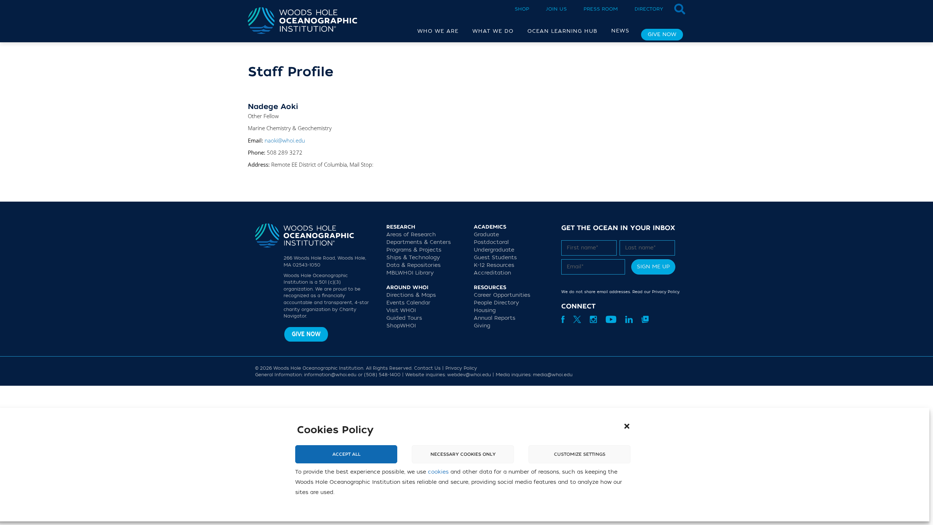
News (620, 30)
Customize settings (579, 454)
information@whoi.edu (330, 375)
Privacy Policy (665, 291)
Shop (522, 9)
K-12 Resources (494, 265)
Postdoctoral (491, 242)
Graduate (486, 234)
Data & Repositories (413, 265)
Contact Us (427, 368)
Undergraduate (494, 249)
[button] (627, 426)
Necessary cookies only (463, 454)
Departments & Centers (418, 242)
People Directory (496, 302)
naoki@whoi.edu (285, 140)
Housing (485, 310)
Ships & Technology (413, 257)
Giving (482, 325)
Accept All (346, 454)
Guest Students (495, 257)
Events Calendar (408, 302)
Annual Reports (494, 318)
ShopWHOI (401, 325)
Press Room (600, 9)
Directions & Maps (411, 295)
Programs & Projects (413, 249)
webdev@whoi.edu (469, 375)
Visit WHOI (401, 310)
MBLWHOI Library (410, 272)
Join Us (556, 9)
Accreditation (492, 272)
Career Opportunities (502, 295)
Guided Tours (404, 318)
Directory (649, 9)
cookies (438, 471)
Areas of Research (411, 234)
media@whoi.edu (553, 375)
